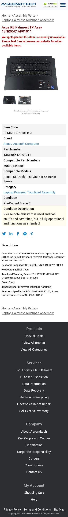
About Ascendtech (34, 431)
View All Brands (34, 343)
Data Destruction (34, 384)
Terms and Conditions (37, 509)
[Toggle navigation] (63, 5)
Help (34, 499)
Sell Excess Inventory (34, 411)
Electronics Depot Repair (34, 404)
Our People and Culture (34, 438)
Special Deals (34, 336)
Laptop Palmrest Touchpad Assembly (28, 20)
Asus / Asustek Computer (21, 144)
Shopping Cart (34, 492)
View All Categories (34, 349)
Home (6, 15)
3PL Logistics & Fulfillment (34, 370)
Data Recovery (34, 390)
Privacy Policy (12, 509)
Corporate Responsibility (34, 452)
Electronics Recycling (34, 397)
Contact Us (34, 472)
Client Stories (34, 465)
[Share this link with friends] (4, 233)
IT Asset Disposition (34, 377)
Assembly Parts (24, 15)
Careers (34, 458)
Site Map (59, 509)
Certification (34, 445)
